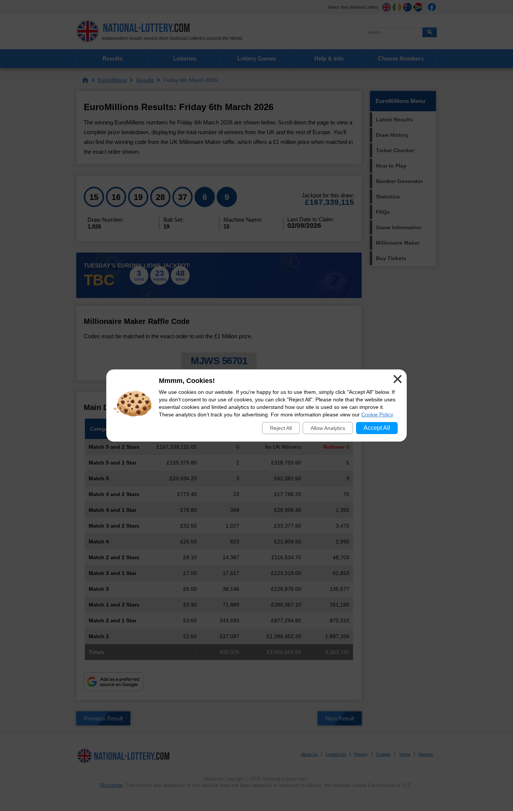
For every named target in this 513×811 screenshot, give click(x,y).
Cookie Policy (377, 415)
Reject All (281, 428)
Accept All (377, 428)
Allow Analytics (328, 428)
